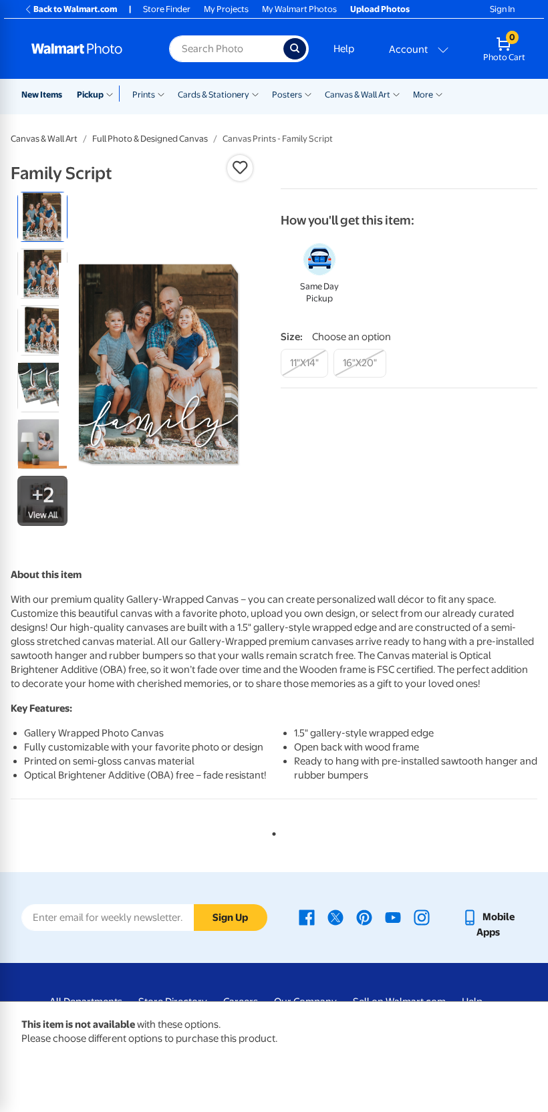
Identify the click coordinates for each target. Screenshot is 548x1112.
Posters (287, 95)
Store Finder (166, 9)
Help (343, 49)
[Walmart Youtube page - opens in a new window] (393, 917)
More (423, 95)
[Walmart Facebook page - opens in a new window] (307, 917)
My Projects (226, 9)
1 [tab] (271, 831)
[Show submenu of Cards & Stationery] (255, 94)
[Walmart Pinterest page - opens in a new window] (364, 917)
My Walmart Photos (299, 9)
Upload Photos (380, 9)
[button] (240, 167)
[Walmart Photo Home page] (86, 48)
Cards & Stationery (213, 95)
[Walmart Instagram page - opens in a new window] (422, 917)
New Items (41, 95)
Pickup (90, 95)
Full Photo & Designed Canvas (150, 139)
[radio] (42, 217)
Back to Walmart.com (75, 9)
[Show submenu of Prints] (161, 94)
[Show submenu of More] (439, 94)
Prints (143, 95)
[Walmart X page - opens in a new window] (335, 917)
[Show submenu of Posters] (308, 94)
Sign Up (230, 918)
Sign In (502, 9)
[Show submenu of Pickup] (113, 94)
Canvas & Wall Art (357, 95)
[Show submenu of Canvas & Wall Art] (396, 94)
